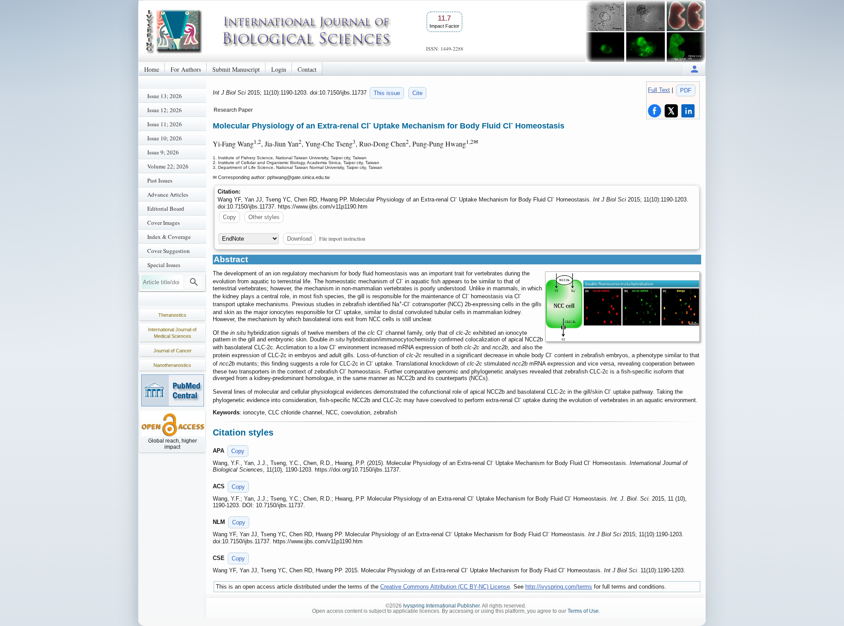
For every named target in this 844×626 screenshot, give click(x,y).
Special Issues (163, 265)
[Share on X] (671, 110)
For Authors (186, 69)
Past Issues (159, 180)
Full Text (659, 90)
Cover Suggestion (168, 251)
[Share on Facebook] (654, 110)
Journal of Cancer (172, 350)
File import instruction (342, 238)
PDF (685, 90)
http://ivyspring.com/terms (558, 586)
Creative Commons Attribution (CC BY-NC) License (445, 586)
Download (299, 238)
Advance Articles (167, 194)
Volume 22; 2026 (168, 166)
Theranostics (172, 315)
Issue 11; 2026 (164, 124)
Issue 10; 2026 (164, 138)
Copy (229, 217)
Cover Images (163, 223)
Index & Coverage (169, 237)
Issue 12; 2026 (164, 110)
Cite (417, 93)
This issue (387, 93)
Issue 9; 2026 (163, 152)
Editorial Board (165, 208)
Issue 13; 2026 (164, 96)
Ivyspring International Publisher (441, 605)
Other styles (264, 217)
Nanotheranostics (172, 365)
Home (151, 69)
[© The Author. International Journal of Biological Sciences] (622, 306)
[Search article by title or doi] (194, 282)
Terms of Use (583, 611)
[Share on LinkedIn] (688, 110)
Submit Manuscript (236, 69)
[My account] (694, 68)
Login (278, 69)
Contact (307, 69)
